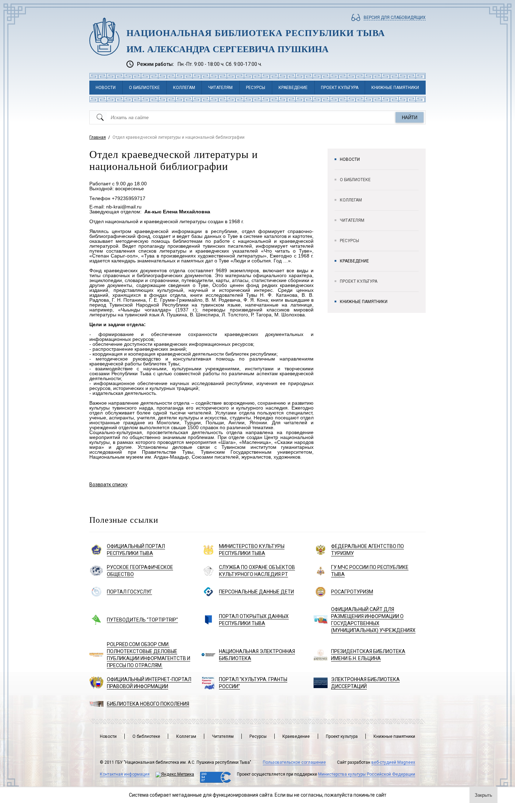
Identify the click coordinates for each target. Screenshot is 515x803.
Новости (106, 87)
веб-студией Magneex (393, 762)
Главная (97, 137)
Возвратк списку (108, 484)
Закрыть (483, 795)
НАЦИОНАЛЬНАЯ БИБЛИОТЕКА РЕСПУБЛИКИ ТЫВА (255, 33)
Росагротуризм (352, 592)
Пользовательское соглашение (294, 762)
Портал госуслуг (129, 592)
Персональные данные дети (256, 592)
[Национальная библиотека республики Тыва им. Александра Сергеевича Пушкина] (104, 37)
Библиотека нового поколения (148, 704)
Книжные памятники (395, 87)
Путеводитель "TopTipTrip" (142, 620)
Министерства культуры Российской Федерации (366, 774)
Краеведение (293, 87)
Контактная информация (125, 774)
